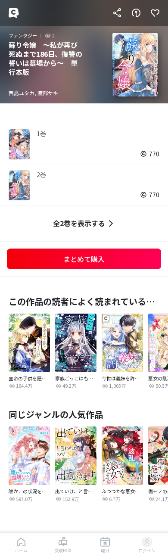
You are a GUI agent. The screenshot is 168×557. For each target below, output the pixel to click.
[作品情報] (136, 13)
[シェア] (117, 13)
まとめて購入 (84, 259)
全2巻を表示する (79, 223)
